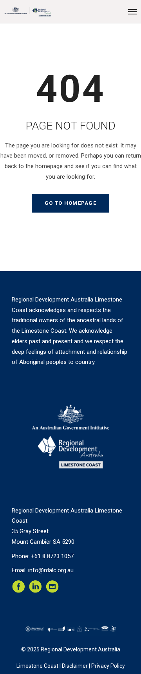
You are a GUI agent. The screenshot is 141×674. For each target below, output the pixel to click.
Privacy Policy (108, 666)
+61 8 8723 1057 (52, 556)
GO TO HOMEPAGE (70, 203)
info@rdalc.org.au (51, 570)
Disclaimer (75, 666)
